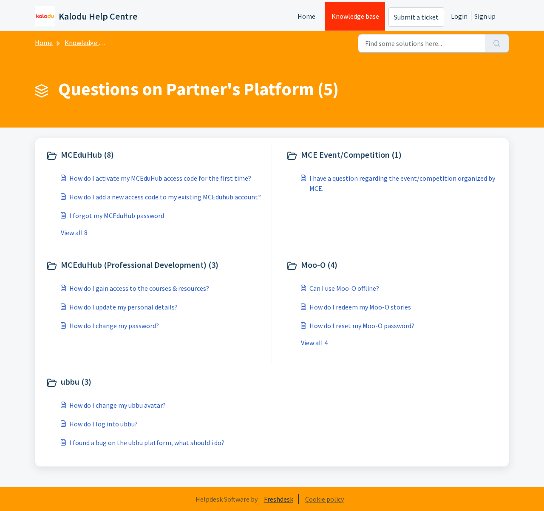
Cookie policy (324, 499)
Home (306, 16)
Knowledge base (355, 16)
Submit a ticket (416, 17)
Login (459, 16)
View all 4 (314, 342)
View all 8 (74, 232)
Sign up (485, 16)
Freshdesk (278, 499)
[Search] (497, 43)
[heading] (156, 155)
